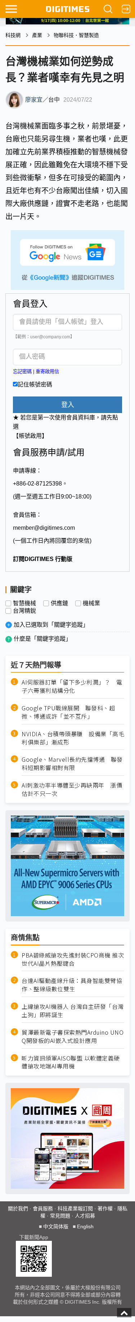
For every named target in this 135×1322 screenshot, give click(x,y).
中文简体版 (55, 1226)
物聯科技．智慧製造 (76, 35)
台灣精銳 (24, 611)
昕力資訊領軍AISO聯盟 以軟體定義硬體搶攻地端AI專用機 (71, 1062)
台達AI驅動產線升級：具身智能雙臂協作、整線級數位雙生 (72, 985)
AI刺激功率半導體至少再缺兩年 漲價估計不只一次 (72, 789)
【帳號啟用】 (30, 436)
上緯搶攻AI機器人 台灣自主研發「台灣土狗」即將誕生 (73, 1010)
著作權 (105, 1208)
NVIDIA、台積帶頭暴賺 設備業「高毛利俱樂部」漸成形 (73, 738)
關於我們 (18, 1208)
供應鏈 (59, 603)
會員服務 (43, 1208)
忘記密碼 (22, 371)
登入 (67, 404)
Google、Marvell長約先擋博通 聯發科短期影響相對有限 (72, 763)
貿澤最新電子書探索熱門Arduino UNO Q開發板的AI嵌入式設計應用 (72, 1036)
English (85, 1226)
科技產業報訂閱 (75, 1208)
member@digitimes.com (44, 528)
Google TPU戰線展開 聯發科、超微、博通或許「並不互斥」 (68, 712)
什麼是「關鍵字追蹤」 (42, 639)
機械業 (91, 603)
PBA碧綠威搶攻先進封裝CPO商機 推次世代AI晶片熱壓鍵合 (73, 959)
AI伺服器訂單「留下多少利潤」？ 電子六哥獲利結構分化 (72, 686)
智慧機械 (24, 603)
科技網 (13, 35)
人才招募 (85, 1216)
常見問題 (60, 1216)
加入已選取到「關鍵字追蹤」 (51, 625)
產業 (37, 35)
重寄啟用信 (47, 371)
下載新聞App (33, 1237)
